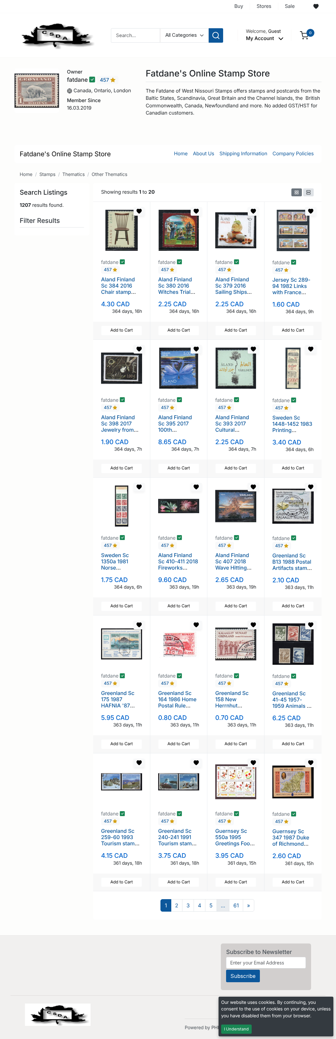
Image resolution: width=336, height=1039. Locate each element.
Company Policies (293, 153)
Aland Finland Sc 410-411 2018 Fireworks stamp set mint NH (178, 568)
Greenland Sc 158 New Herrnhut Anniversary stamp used (232, 706)
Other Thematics (109, 174)
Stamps (47, 174)
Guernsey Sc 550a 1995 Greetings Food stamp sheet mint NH (234, 843)
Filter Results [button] (41, 221)
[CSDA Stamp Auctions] (55, 35)
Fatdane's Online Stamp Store (65, 154)
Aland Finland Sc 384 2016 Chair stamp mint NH (118, 289)
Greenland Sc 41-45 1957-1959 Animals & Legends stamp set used (291, 706)
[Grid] (296, 192)
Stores (264, 6)
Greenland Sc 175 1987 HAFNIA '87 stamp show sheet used (118, 706)
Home (181, 153)
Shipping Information (243, 153)
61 (236, 905)
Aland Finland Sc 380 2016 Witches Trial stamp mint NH (176, 289)
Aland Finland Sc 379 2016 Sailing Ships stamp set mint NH (233, 292)
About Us (203, 153)
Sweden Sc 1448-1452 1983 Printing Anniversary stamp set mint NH (292, 433)
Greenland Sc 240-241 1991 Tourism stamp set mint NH (176, 840)
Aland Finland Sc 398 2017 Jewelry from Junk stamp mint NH (118, 430)
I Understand (236, 1029)
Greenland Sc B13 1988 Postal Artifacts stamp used (291, 565)
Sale (290, 6)
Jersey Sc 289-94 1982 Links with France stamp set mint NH (291, 292)
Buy (238, 6)
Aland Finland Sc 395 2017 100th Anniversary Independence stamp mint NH (176, 433)
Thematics (73, 174)
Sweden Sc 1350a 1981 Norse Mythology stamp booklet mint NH (118, 571)
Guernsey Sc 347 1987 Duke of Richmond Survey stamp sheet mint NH (290, 844)
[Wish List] (316, 6)
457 (105, 80)
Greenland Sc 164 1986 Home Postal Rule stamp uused (177, 702)
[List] (308, 192)
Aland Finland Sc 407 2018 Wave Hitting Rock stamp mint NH (232, 568)
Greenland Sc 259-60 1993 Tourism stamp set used (119, 840)
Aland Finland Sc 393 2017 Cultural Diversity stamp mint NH (234, 430)
